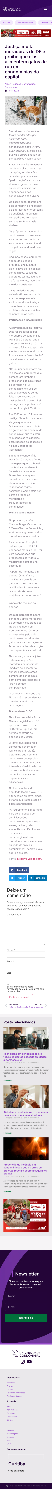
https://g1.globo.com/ (29, 858)
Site (9, 973)
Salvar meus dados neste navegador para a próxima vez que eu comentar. (25, 989)
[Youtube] (29, 1362)
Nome (11, 950)
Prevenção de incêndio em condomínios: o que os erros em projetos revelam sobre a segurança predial (25, 1169)
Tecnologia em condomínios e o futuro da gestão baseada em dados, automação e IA (25, 1056)
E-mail (11, 961)
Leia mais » (7, 1081)
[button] (45, 8)
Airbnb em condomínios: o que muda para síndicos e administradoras (25, 1114)
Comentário (14, 914)
